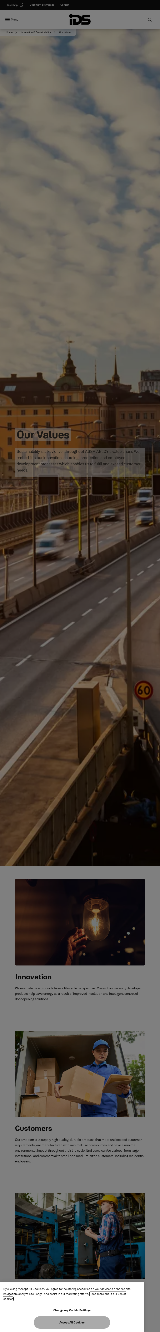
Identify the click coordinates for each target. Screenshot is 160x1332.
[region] (72, 1307)
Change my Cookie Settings (72, 1310)
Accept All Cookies (72, 1322)
